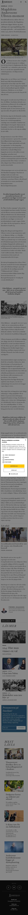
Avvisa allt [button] (14, 470)
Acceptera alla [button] (14, 466)
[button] (14, 474)
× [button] (25, 440)
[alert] (14, 457)
